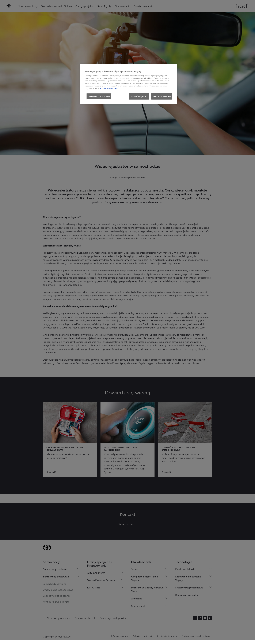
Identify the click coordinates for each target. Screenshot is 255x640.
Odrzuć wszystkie (139, 96)
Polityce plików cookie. (109, 88)
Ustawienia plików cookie (99, 96)
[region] (128, 84)
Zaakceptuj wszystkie (162, 96)
